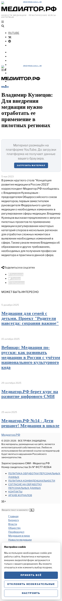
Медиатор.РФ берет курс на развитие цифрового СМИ (29, 394)
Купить (13, 85)
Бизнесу (14, 52)
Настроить (31, 593)
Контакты (15, 491)
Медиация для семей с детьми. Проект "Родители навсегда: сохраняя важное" (30, 318)
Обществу (15, 60)
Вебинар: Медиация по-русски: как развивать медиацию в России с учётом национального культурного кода (30, 357)
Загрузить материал (31, 165)
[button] (31, 510)
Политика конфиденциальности (31, 480)
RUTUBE (13, 33)
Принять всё (31, 575)
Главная (13, 516)
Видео (5, 87)
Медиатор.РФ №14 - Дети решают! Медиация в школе (30, 423)
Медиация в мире (20, 68)
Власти (13, 56)
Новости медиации (22, 73)
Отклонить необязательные (31, 584)
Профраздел (17, 64)
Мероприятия (18, 81)
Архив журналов (20, 495)
